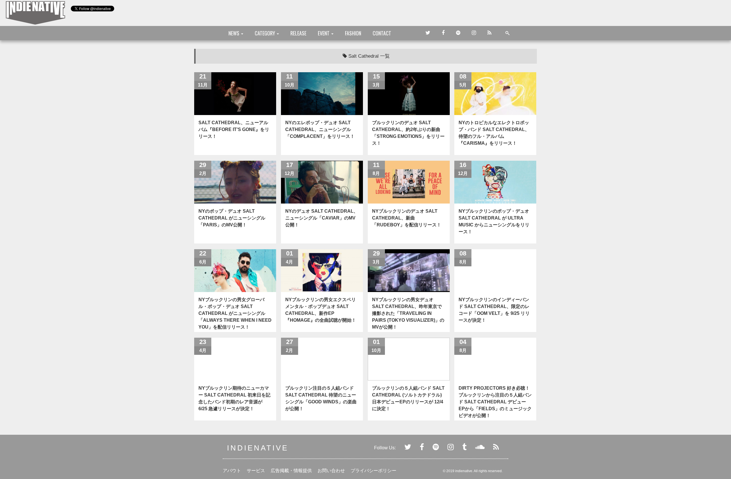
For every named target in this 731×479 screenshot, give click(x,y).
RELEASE (298, 33)
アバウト (232, 470)
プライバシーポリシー (373, 470)
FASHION (353, 33)
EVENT (324, 33)
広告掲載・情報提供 (291, 470)
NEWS (234, 33)
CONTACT (382, 33)
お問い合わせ (331, 470)
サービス (256, 470)
